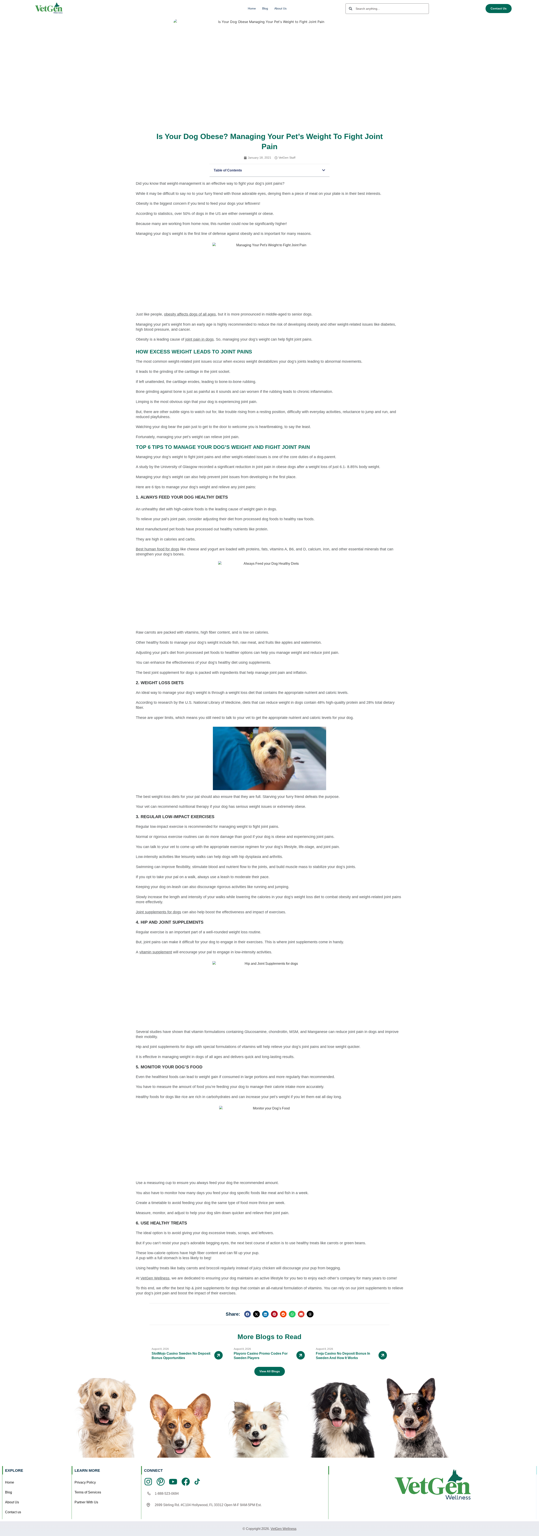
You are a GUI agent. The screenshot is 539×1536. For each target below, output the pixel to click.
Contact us (13, 1512)
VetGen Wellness (154, 1278)
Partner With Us (86, 1502)
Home (252, 8)
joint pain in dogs (199, 339)
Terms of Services (88, 1492)
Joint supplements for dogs (158, 912)
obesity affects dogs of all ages (190, 314)
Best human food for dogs (157, 549)
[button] (323, 170)
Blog (265, 8)
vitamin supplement (155, 952)
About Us (280, 8)
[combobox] (387, 8)
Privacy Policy (85, 1482)
